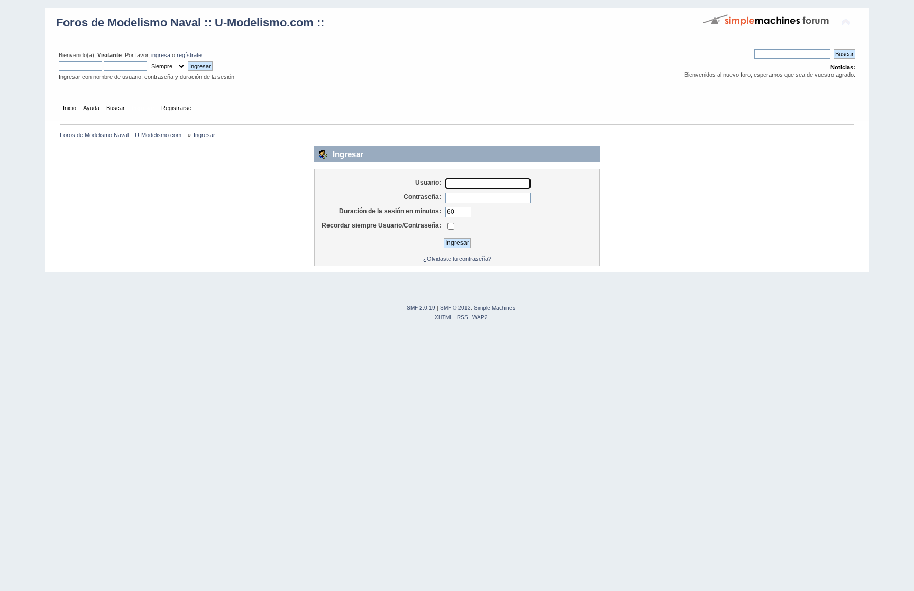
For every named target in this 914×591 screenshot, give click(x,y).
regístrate (189, 55)
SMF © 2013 (455, 308)
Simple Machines (494, 308)
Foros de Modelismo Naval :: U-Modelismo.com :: (190, 22)
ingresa (160, 55)
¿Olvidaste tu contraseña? (457, 259)
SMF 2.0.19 (421, 308)
